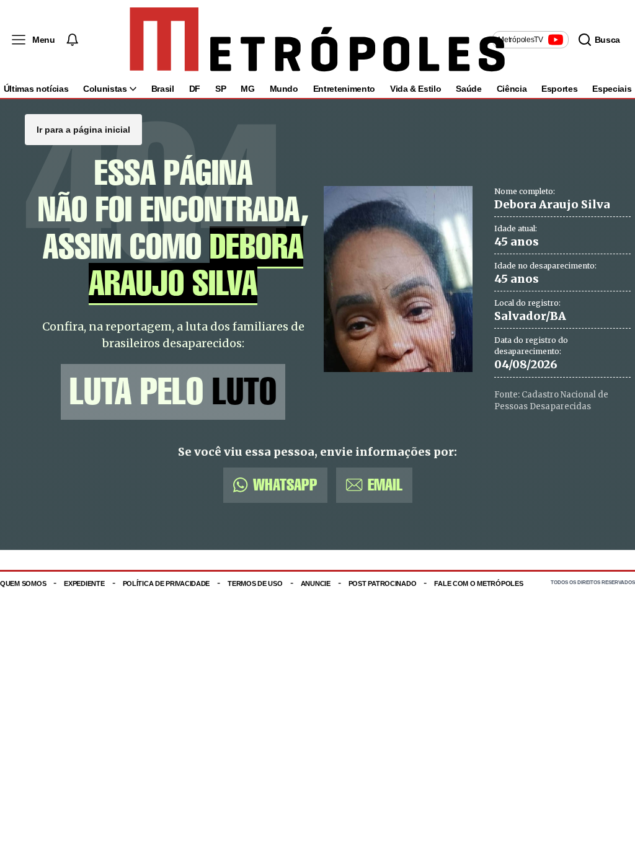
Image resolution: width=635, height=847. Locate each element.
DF (194, 89)
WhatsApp (285, 484)
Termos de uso (255, 583)
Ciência (512, 89)
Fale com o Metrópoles (478, 583)
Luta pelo (173, 391)
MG (247, 89)
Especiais (611, 89)
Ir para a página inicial (83, 130)
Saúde (468, 89)
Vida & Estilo (415, 89)
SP (220, 89)
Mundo (284, 89)
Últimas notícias (36, 89)
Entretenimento (344, 89)
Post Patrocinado (383, 583)
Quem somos (23, 583)
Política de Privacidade (166, 583)
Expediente (84, 583)
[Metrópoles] (317, 39)
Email (385, 484)
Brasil (162, 89)
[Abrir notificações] (72, 39)
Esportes (559, 89)
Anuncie (316, 583)
